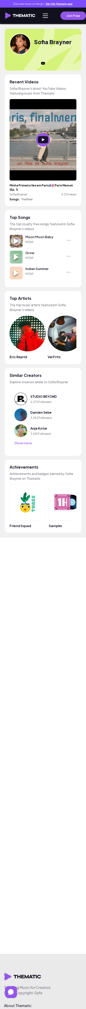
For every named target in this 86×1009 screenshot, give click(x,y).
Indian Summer (37, 269)
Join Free (73, 16)
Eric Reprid (18, 357)
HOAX (29, 242)
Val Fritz (54, 357)
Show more (23, 443)
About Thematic (18, 1005)
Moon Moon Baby (39, 237)
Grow (29, 253)
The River (27, 199)
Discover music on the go (43, 3)
